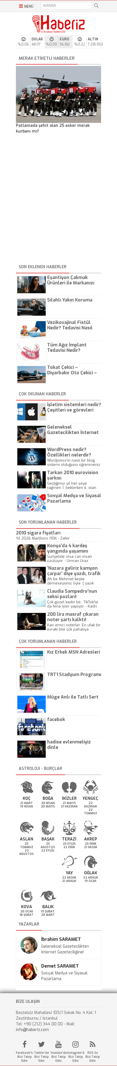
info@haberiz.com (32, 1029)
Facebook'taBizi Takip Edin (24, 1057)
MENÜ (29, 6)
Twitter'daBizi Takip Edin (41, 1057)
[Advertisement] (58, 200)
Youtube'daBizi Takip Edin (58, 1057)
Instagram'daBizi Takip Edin (75, 1057)
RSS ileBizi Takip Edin (92, 1057)
